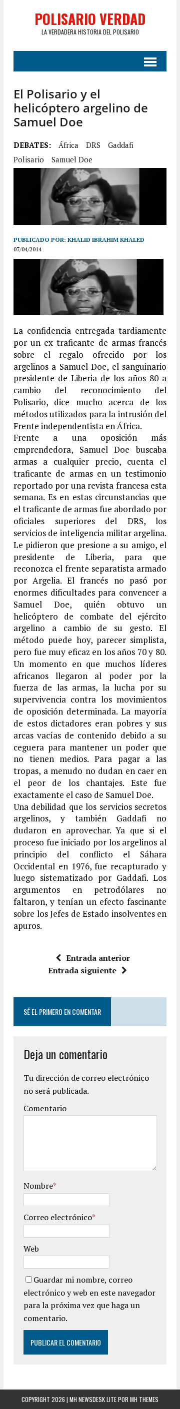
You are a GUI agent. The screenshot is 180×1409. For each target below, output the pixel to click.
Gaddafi (121, 145)
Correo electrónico (58, 1217)
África (68, 145)
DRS (93, 145)
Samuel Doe (72, 159)
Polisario (29, 159)
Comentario (45, 1108)
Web (31, 1248)
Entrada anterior (98, 957)
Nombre (38, 1185)
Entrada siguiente (82, 970)
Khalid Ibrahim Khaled (106, 239)
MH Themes (144, 1399)
